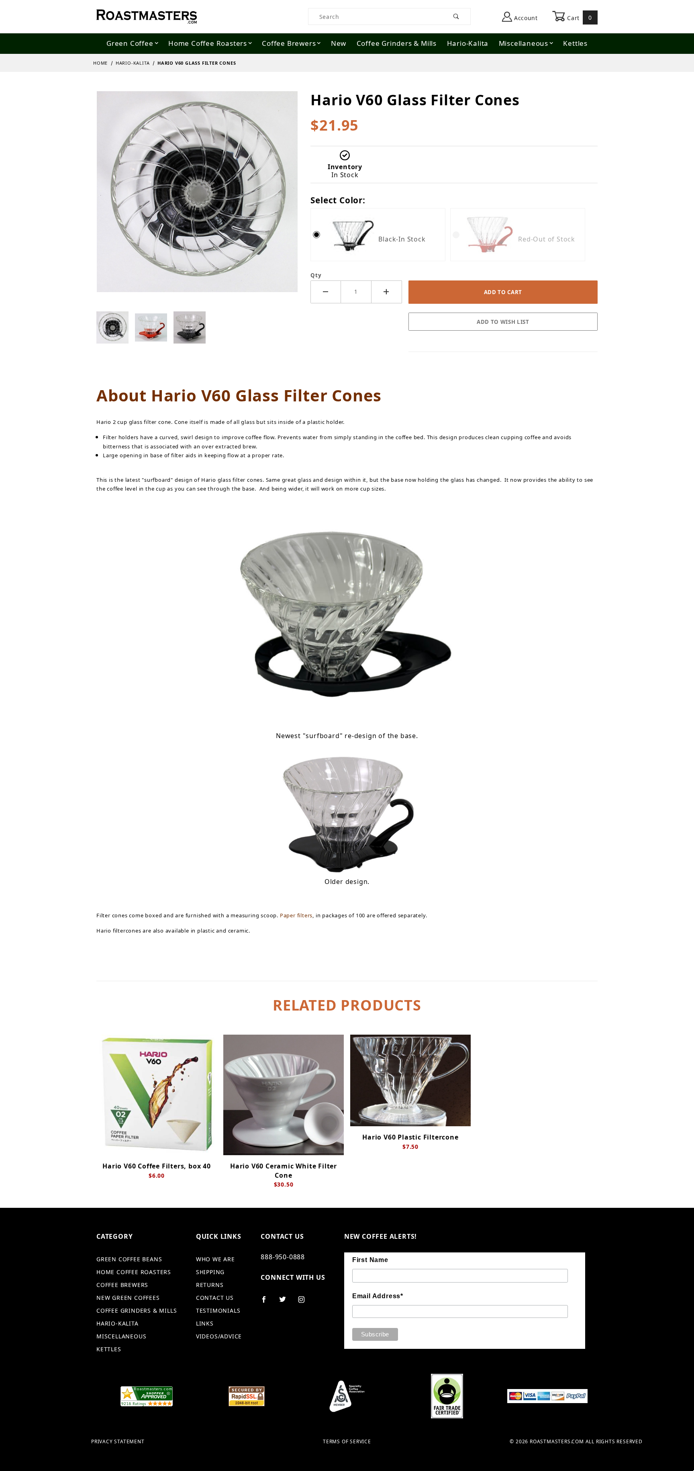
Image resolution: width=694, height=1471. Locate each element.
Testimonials (218, 1310)
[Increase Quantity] (386, 291)
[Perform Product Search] (456, 16)
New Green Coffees (128, 1297)
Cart (578, 17)
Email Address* (377, 1296)
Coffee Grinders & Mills (397, 43)
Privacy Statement (118, 1441)
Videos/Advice (219, 1336)
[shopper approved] (146, 1395)
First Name (370, 1259)
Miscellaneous (523, 43)
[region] (197, 327)
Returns (210, 1285)
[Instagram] (305, 1302)
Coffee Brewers (289, 43)
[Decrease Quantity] (325, 291)
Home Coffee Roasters (207, 43)
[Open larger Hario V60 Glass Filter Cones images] (197, 197)
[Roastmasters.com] (146, 16)
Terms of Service (347, 1441)
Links (205, 1323)
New (338, 43)
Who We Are (215, 1259)
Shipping (210, 1272)
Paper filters (296, 915)
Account (525, 18)
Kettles (575, 43)
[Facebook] (267, 1302)
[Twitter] (286, 1302)
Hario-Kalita (468, 43)
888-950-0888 (283, 1256)
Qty (315, 275)
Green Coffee (129, 43)
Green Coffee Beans (129, 1259)
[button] (112, 327)
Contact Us (215, 1297)
